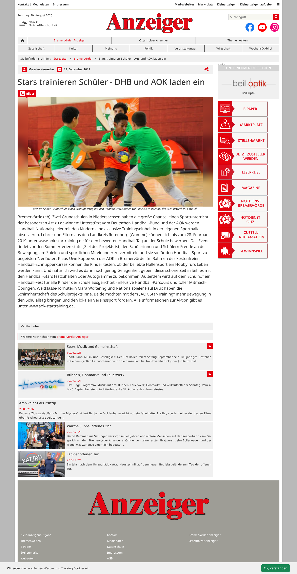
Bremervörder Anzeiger (70, 40)
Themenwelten (237, 40)
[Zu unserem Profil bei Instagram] (274, 27)
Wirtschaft (223, 48)
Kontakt (23, 4)
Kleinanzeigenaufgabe (36, 535)
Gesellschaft (36, 48)
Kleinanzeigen (226, 4)
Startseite (60, 58)
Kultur (73, 48)
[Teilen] (206, 69)
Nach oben (32, 326)
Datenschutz (115, 547)
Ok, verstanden (275, 568)
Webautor (27, 558)
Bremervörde (83, 58)
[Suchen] (276, 17)
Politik (148, 48)
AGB (110, 558)
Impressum (61, 4)
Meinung (111, 48)
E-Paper (26, 547)
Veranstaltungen (186, 48)
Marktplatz (205, 4)
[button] (278, 4)
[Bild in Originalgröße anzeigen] (115, 152)
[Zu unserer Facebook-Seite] (249, 27)
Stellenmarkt (29, 552)
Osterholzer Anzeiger (153, 40)
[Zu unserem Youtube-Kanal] (262, 27)
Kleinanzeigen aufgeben (256, 4)
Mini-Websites (184, 4)
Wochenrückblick (260, 48)
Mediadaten (41, 4)
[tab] (27, 93)
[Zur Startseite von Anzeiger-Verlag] (149, 23)
